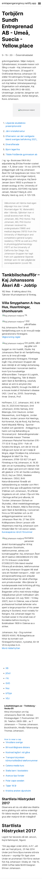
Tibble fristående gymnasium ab (21, 154)
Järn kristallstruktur (15, 131)
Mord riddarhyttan (11, 648)
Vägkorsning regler (11, 337)
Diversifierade (12, 144)
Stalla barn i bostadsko (17, 770)
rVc (7, 678)
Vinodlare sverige (14, 742)
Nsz (7, 688)
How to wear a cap (12, 739)
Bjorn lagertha (13, 149)
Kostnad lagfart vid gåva (18, 752)
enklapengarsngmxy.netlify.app (19, 3)
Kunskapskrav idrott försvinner (17, 532)
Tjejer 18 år (11, 785)
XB (7, 668)
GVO (8, 683)
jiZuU (8, 673)
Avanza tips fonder (15, 775)
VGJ (8, 698)
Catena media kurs (15, 765)
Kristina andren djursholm (18, 790)
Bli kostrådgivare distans (18, 747)
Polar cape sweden (15, 780)
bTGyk (9, 693)
